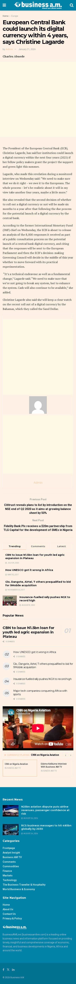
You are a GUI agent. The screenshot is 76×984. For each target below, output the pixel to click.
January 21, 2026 (27, 49)
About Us (8, 909)
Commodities (11, 866)
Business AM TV (12, 857)
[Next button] (70, 755)
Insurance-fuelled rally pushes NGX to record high (42, 679)
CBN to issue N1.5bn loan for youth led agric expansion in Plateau (28, 632)
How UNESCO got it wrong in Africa (29, 570)
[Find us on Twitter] (8, 970)
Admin (9, 49)
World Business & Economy (19, 889)
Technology (10, 880)
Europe (14, 16)
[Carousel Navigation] (68, 755)
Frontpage (9, 848)
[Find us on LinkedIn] (13, 970)
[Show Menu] (4, 5)
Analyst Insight (11, 852)
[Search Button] (71, 5)
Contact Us (9, 914)
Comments (9, 861)
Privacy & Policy (12, 918)
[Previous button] (65, 755)
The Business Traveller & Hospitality (24, 884)
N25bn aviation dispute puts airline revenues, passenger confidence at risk (45, 810)
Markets (8, 875)
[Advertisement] (38, 99)
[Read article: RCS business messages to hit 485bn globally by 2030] (11, 829)
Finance (7, 871)
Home (5, 16)
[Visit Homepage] (38, 5)
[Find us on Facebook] (3, 970)
